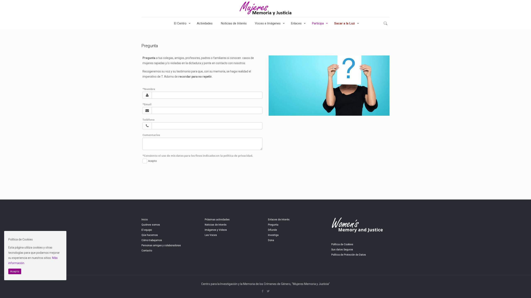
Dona (271, 240)
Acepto (14, 271)
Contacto (146, 250)
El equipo (146, 229)
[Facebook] (263, 291)
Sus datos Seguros (342, 249)
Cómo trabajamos (151, 240)
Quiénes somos (150, 224)
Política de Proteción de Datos (348, 254)
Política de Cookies (342, 244)
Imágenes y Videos (216, 229)
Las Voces (211, 235)
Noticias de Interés (216, 224)
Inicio (144, 219)
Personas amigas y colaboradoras (161, 245)
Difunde (272, 229)
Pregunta (273, 224)
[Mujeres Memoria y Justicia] (265, 8)
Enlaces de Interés (279, 219)
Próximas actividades (217, 219)
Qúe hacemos (149, 235)
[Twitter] (268, 291)
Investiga (273, 235)
